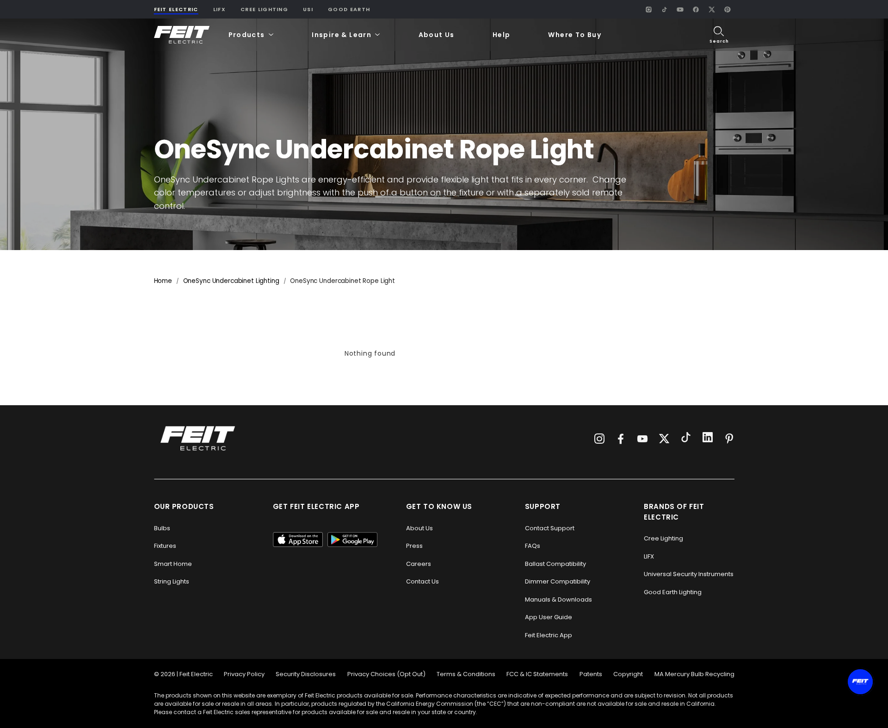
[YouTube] (680, 9)
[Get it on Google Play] (352, 539)
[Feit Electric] (182, 35)
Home (163, 280)
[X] (712, 9)
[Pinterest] (727, 9)
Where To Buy (574, 34)
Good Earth (349, 9)
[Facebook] (696, 9)
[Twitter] (664, 438)
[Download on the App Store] (298, 539)
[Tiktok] (686, 438)
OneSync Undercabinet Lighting (231, 280)
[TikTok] (665, 9)
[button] (251, 35)
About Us (437, 34)
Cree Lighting (264, 9)
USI (308, 9)
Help (502, 34)
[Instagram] (649, 9)
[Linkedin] (708, 438)
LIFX (219, 9)
